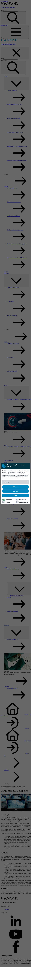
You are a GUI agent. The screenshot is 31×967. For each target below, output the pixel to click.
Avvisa (15, 495)
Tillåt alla (15, 487)
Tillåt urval (15, 491)
